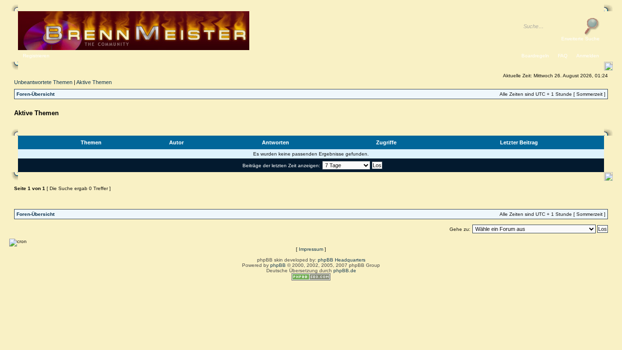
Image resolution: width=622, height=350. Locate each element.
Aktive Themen (94, 82)
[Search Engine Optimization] (311, 278)
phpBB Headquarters (341, 259)
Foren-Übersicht (35, 94)
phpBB (278, 265)
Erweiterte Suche (580, 38)
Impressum (311, 249)
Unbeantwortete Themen (43, 82)
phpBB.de (344, 270)
